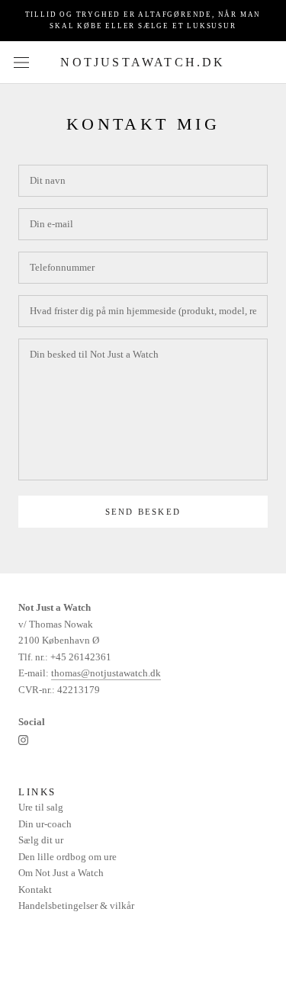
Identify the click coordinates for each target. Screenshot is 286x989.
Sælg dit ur (40, 840)
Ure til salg (40, 807)
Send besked (143, 511)
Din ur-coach (45, 824)
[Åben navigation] (21, 62)
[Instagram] (23, 739)
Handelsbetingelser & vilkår (76, 905)
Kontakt (35, 889)
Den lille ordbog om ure (67, 856)
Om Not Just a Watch (61, 872)
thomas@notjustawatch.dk (106, 673)
